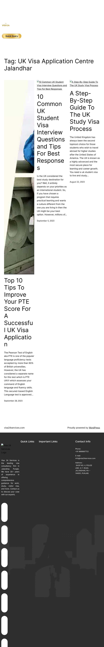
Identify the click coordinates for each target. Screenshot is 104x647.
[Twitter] (4, 557)
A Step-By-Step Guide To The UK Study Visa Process (84, 111)
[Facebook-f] (4, 512)
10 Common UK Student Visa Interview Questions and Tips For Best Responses (51, 132)
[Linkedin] (4, 602)
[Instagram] (4, 534)
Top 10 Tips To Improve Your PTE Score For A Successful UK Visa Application (18, 312)
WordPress (94, 427)
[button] (52, 9)
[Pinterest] (4, 625)
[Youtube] (4, 580)
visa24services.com (14, 427)
